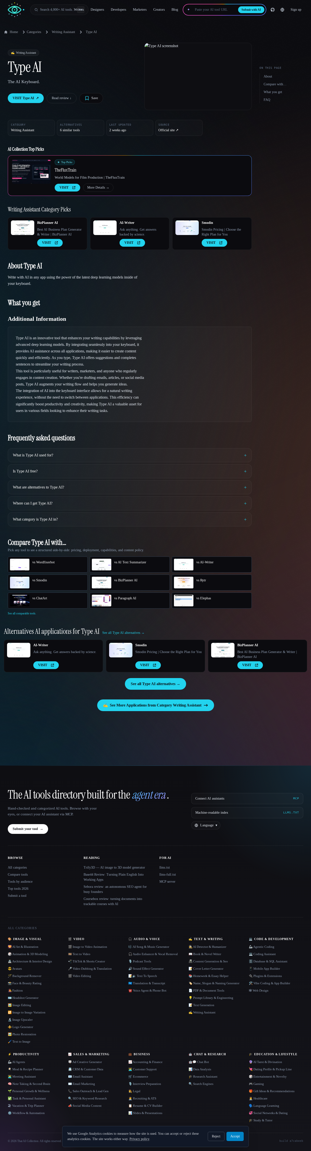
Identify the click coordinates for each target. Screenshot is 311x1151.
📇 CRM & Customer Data (85, 1069)
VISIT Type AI (26, 98)
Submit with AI (251, 9)
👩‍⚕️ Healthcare (258, 1098)
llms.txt (164, 867)
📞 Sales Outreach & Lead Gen (88, 1091)
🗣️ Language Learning (264, 1105)
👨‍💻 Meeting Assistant (22, 1076)
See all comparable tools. (22, 613)
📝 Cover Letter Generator (206, 968)
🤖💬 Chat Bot (199, 1062)
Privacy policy (139, 1139)
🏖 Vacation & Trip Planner (26, 1105)
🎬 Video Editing (79, 976)
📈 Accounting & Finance (145, 1062)
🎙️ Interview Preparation (144, 1084)
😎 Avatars (15, 968)
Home (14, 32)
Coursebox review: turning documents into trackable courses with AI (113, 901)
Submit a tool (17, 896)
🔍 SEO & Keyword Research (87, 1098)
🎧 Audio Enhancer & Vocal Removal (153, 954)
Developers (118, 9)
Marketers (140, 9)
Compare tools (18, 874)
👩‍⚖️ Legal (134, 1091)
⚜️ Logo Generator (20, 1027)
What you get (273, 92)
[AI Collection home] (16, 9)
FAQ (267, 100)
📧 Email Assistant (80, 1076)
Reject (216, 1136)
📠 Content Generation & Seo (208, 961)
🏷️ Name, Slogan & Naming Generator (214, 983)
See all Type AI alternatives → (155, 684)
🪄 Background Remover (24, 976)
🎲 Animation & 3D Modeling (28, 954)
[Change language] (282, 9)
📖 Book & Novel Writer (205, 954)
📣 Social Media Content (85, 1105)
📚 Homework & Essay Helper (208, 976)
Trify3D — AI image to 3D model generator (114, 867)
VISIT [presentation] (64, 187)
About (268, 76)
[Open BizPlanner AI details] (22, 227)
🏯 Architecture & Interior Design (30, 961)
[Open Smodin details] (187, 227)
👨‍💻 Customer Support (142, 1069)
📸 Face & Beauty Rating (25, 983)
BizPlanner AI (47, 223)
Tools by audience (20, 881)
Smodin (207, 223)
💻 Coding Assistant (262, 954)
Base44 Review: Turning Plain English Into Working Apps (114, 877)
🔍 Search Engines (201, 1084)
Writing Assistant (63, 32)
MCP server (167, 881)
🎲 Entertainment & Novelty (268, 1076)
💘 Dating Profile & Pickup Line (270, 1069)
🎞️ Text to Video (79, 954)
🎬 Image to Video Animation (87, 947)
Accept (235, 1136)
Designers (97, 9)
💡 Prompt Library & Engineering (211, 998)
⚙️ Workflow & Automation (26, 1113)
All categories (17, 867)
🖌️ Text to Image (19, 1041)
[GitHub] (272, 9)
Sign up (296, 9)
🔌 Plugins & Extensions (265, 976)
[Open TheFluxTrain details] (31, 171)
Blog (175, 9)
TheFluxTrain (65, 170)
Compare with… (275, 84)
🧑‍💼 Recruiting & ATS (142, 1098)
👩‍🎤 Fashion (15, 990)
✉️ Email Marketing (81, 1084)
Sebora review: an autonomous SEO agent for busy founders (115, 889)
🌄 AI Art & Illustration (23, 947)
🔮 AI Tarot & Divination (265, 1062)
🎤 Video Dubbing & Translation (90, 968)
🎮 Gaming (256, 1084)
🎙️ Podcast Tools (139, 961)
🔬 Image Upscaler (20, 1019)
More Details (98, 187)
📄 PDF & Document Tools (206, 990)
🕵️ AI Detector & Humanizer (207, 947)
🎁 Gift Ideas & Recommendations (271, 1091)
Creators (159, 9)
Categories (34, 32)
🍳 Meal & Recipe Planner (25, 1069)
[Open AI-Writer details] (105, 227)
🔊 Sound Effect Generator (146, 968)
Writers (79, 9)
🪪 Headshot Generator (23, 998)
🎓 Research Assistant (203, 1076)
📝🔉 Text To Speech (142, 976)
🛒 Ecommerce (138, 1076)
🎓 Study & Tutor (260, 1120)
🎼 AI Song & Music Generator (148, 947)
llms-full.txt (167, 874)
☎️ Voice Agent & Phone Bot (147, 990)
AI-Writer (127, 223)
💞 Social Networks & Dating (268, 1113)
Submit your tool (28, 829)
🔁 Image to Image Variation (26, 1012)
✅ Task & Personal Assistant (27, 1098)
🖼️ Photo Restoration (22, 1034)
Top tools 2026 (18, 888)
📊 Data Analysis (200, 1069)
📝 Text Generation (201, 1005)
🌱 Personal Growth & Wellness (29, 1091)
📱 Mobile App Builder (264, 968)
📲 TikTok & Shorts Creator (86, 961)
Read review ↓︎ (61, 98)
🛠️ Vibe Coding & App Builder (269, 983)
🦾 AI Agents (16, 1062)
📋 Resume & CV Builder (145, 1105)
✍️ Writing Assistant (202, 1012)
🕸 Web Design (258, 990)
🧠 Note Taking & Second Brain (29, 1084)
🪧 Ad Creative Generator (85, 1062)
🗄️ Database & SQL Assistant (268, 961)
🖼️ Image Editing (19, 1005)
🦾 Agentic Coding (261, 947)
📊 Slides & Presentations (145, 1113)
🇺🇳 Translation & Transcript (146, 983)
